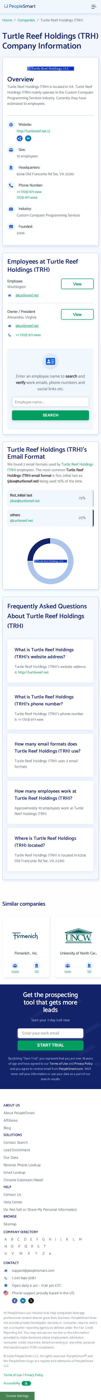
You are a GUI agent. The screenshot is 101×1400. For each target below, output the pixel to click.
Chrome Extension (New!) (23, 1180)
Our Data (11, 1157)
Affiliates (11, 1120)
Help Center (13, 1202)
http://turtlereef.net (32, 131)
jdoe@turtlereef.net (25, 501)
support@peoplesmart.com (33, 1271)
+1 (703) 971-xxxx (29, 192)
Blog (7, 1128)
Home (7, 20)
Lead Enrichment (17, 1150)
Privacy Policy (83, 1064)
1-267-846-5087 (24, 1278)
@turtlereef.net (27, 295)
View (77, 284)
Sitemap (10, 1224)
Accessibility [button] (12, 1383)
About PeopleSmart (19, 1113)
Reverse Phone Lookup (22, 1165)
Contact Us (12, 1195)
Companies (26, 20)
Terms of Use (59, 1064)
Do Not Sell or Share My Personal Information (40, 1210)
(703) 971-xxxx (27, 198)
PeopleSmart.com (71, 1069)
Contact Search (16, 1142)
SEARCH (50, 415)
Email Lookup (14, 1172)
